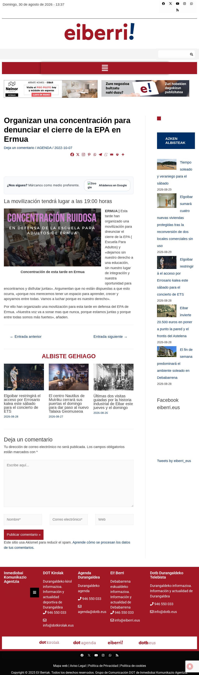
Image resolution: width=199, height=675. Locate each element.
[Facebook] (163, 3)
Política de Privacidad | (104, 666)
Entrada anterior (25, 336)
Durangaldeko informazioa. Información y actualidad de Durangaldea (171, 591)
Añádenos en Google (113, 185)
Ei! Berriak (43, 672)
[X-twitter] (170, 3)
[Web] (114, 520)
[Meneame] (106, 154)
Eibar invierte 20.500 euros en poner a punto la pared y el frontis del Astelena (174, 322)
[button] (104, 68)
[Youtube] (177, 3)
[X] (77, 154)
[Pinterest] (89, 154)
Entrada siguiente (110, 336)
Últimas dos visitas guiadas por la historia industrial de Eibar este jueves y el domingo (113, 402)
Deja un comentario (19, 148)
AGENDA (44, 148)
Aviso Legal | (79, 666)
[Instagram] (184, 3)
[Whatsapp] (191, 3)
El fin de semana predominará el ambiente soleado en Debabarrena (175, 364)
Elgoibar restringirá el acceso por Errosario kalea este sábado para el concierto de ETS (22, 403)
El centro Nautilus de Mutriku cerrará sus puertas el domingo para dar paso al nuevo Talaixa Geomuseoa (69, 403)
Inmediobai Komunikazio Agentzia (163, 672)
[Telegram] (100, 154)
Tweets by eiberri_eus (174, 461)
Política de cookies (133, 666)
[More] (122, 154)
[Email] (111, 154)
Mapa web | (61, 666)
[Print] (117, 154)
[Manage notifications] (190, 666)
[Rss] (177, 10)
